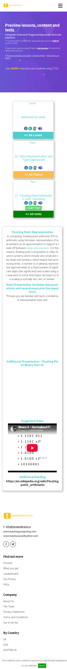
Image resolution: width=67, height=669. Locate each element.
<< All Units (34, 214)
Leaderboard (10, 573)
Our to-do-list (10, 622)
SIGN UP (55, 41)
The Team (9, 606)
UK (5, 639)
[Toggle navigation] (61, 5)
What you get (10, 568)
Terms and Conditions (15, 617)
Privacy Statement (13, 611)
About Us (8, 601)
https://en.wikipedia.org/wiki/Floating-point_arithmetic (32, 483)
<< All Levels (33, 135)
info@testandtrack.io (18, 526)
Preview (7, 563)
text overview (42, 48)
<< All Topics (34, 174)
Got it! (42, 665)
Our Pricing (9, 579)
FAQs (6, 584)
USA (5, 644)
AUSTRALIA (10, 650)
